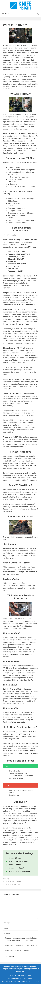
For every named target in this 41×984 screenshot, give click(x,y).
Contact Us (12, 975)
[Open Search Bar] (38, 14)
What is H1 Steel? (15, 865)
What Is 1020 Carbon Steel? (19, 871)
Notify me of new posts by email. (17, 950)
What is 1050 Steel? (16, 868)
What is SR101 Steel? (13, 881)
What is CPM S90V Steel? (18, 861)
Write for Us (22, 975)
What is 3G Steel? (15, 858)
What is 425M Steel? (13, 884)
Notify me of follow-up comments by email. (21, 945)
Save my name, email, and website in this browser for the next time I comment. (21, 939)
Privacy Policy (28, 978)
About (30, 975)
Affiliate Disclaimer (14, 978)
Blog (7, 878)
